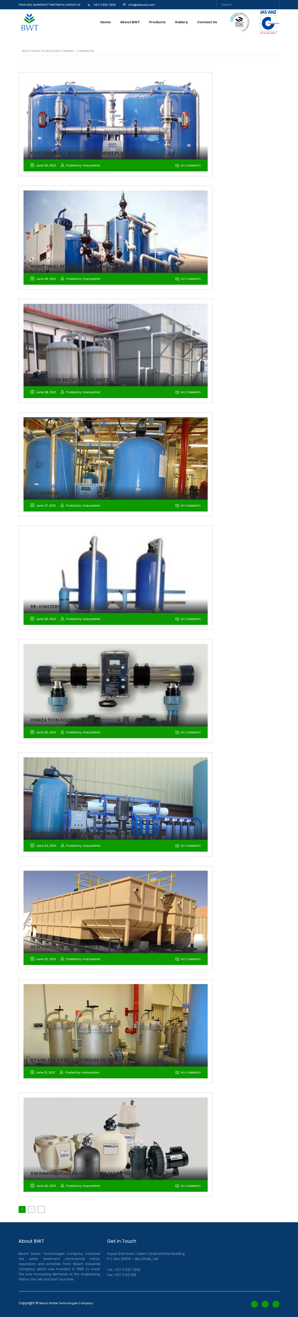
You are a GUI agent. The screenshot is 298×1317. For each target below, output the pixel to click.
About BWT (130, 22)
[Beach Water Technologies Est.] (30, 22)
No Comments (190, 165)
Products (157, 22)
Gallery (181, 22)
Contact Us (207, 22)
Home (105, 22)
